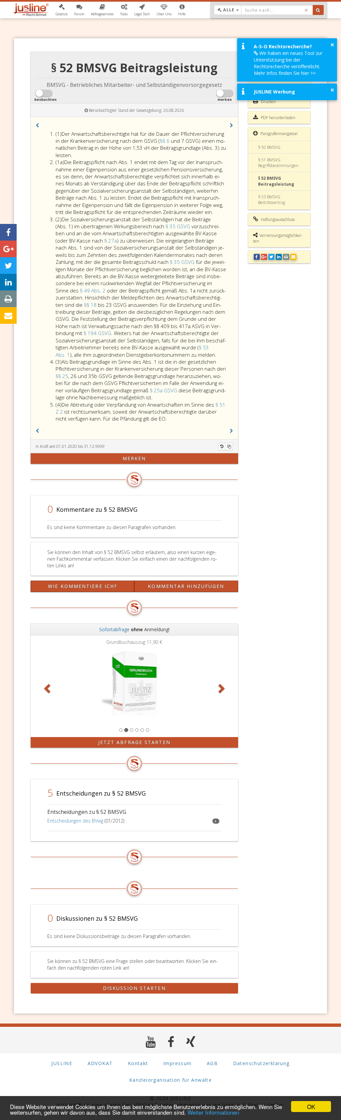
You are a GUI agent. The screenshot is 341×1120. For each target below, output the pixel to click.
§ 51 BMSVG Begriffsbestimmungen (278, 162)
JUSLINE (61, 1063)
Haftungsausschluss (277, 219)
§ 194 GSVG (97, 333)
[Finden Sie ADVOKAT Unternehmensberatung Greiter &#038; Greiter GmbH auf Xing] (191, 1041)
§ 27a (110, 240)
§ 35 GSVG (178, 226)
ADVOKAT (100, 1063)
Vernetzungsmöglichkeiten (277, 238)
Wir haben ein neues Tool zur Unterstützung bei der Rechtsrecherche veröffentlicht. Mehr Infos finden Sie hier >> (288, 63)
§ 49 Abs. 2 (93, 290)
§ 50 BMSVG (269, 147)
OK (311, 1106)
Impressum (177, 1063)
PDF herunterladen (277, 117)
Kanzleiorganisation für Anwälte (170, 1080)
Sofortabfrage (114, 629)
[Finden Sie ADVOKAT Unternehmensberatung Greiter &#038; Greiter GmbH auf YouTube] (151, 1041)
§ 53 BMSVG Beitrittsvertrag (271, 199)
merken (134, 458)
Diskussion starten (134, 988)
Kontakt (138, 1063)
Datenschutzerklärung (261, 1063)
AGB (212, 1063)
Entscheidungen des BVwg (75, 821)
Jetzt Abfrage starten (134, 742)
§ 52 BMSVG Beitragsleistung (276, 181)
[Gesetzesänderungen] (221, 446)
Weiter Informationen (213, 1112)
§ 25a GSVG (163, 390)
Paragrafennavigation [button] (278, 133)
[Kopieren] (229, 446)
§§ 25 (62, 376)
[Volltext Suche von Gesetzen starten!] (318, 10)
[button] (61, 10)
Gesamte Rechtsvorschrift (267, 82)
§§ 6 (165, 140)
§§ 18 (91, 304)
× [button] (332, 44)
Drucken (268, 101)
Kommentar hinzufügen (186, 586)
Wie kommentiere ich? (82, 586)
